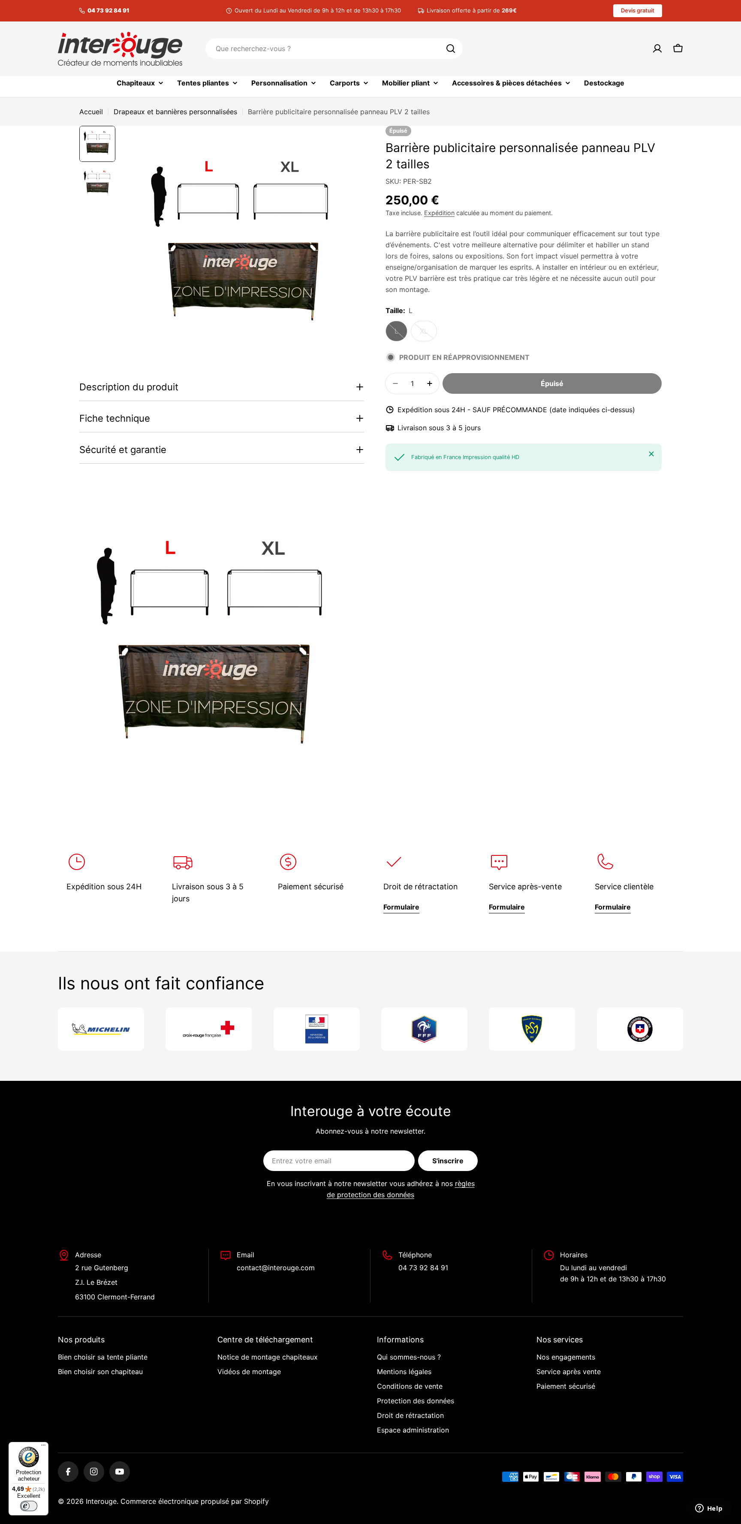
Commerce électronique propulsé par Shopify (194, 1501)
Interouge (101, 1501)
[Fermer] (651, 454)
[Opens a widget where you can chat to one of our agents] (708, 1509)
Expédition (439, 212)
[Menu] (43, 1447)
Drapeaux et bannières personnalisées (175, 111)
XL (428, 334)
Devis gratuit (637, 10)
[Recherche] (451, 48)
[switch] (28, 1506)
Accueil (91, 111)
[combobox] (334, 48)
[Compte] (657, 48)
